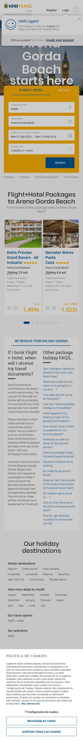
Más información (30, 703)
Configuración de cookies (42, 712)
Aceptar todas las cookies (41, 731)
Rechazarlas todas (41, 721)
